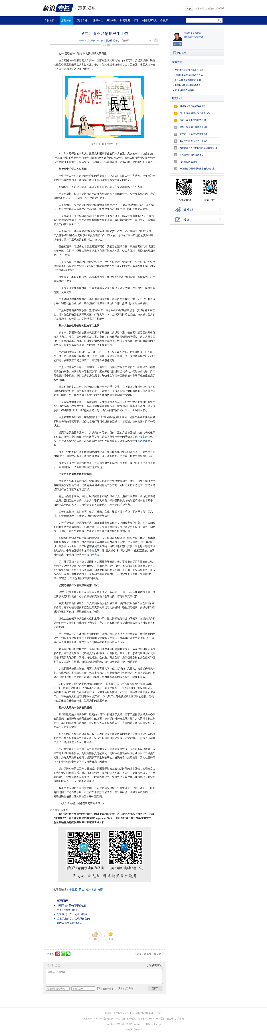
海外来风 (111, 20)
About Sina (99, 1018)
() (117, 40)
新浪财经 (199, 8)
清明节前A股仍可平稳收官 (71, 905)
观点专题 (82, 20)
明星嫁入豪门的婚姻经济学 (193, 106)
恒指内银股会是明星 (184, 90)
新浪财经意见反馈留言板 (117, 1013)
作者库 (164, 20)
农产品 (141, 441)
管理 (135, 20)
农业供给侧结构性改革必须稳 (189, 70)
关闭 (159, 953)
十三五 (73, 889)
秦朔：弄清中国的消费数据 (193, 120)
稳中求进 (91, 889)
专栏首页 (49, 20)
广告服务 (109, 1018)
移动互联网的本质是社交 (192, 154)
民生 (81, 889)
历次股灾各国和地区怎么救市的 (195, 113)
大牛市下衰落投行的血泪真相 (194, 134)
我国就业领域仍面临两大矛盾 (189, 75)
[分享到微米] (57, 954)
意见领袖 (66, 20)
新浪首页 (209, 8)
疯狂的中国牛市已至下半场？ (194, 141)
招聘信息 (131, 1018)
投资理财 (125, 20)
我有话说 (126, 40)
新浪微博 (181, 52)
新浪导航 (220, 8)
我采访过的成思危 (188, 161)
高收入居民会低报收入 (69, 923)
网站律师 (142, 1018)
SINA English (155, 1018)
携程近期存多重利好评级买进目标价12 (198, 148)
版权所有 (138, 1029)
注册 (120, 988)
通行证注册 (167, 1018)
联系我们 (120, 1018)
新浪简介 (87, 1018)
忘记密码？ (129, 988)
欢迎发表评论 (154, 965)
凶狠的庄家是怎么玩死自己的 (73, 918)
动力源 (95, 554)
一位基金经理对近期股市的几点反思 (197, 168)
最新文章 (177, 62)
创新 (100, 889)
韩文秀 (109, 40)
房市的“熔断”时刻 (67, 910)
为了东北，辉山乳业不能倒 (72, 914)
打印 (149, 953)
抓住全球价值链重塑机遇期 (188, 80)
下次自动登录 (107, 988)
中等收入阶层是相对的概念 (188, 85)
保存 (139, 953)
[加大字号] (156, 40)
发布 (155, 988)
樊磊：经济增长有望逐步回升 (194, 127)
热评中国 (98, 20)
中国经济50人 (149, 20)
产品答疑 (179, 1018)
